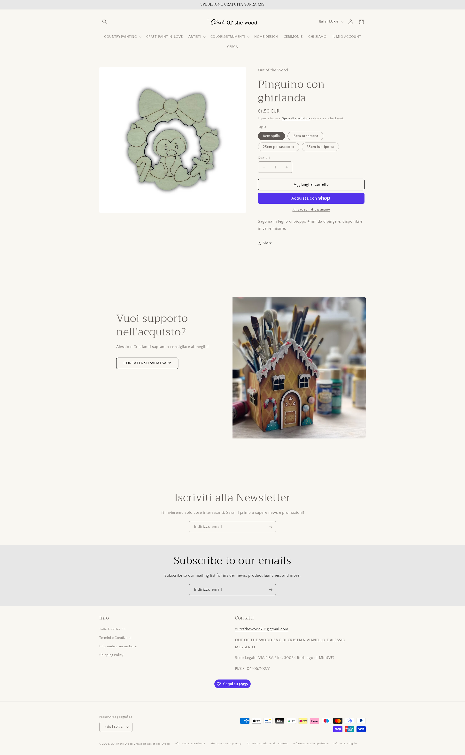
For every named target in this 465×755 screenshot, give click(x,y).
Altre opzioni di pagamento (311, 209)
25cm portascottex (278, 147)
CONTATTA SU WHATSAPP (147, 363)
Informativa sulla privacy (226, 743)
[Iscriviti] (270, 526)
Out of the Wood (122, 743)
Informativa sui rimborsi (118, 647)
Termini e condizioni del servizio (267, 743)
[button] (104, 21)
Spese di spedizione (296, 118)
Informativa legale (345, 743)
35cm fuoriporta (320, 147)
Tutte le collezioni (112, 629)
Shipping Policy (111, 655)
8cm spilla (271, 136)
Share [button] (267, 243)
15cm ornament (305, 136)
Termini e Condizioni (115, 638)
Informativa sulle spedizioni (311, 743)
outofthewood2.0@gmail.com (261, 629)
